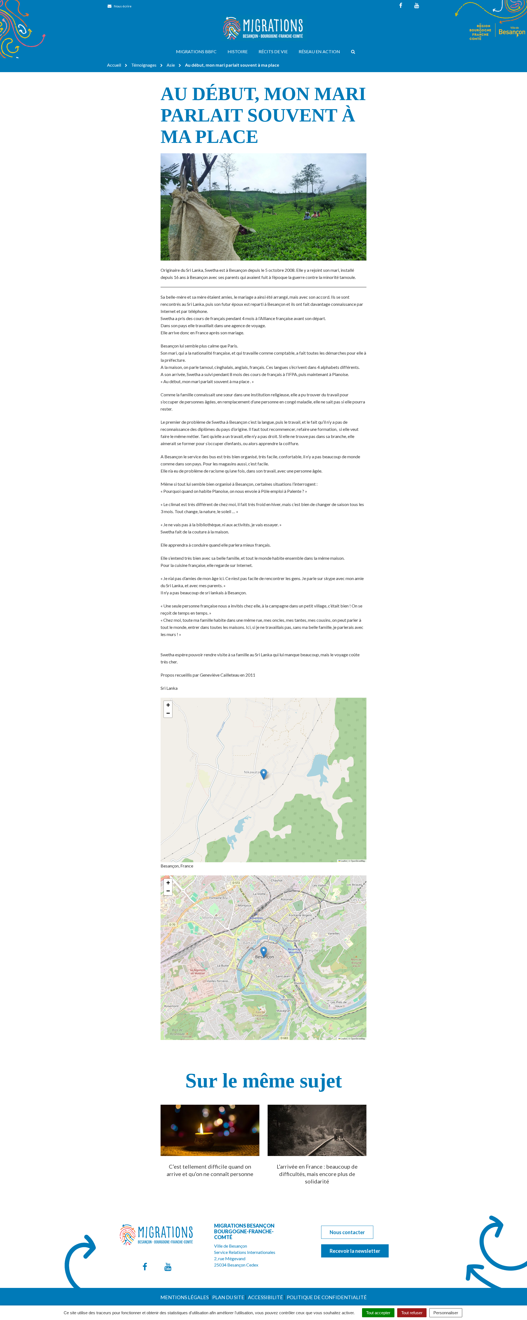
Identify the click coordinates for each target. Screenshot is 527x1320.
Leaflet (343, 860)
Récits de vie (273, 51)
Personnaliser (445, 1312)
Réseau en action (319, 51)
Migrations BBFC (196, 51)
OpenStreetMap (358, 860)
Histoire (238, 51)
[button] (263, 774)
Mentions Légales (184, 1297)
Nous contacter (347, 1232)
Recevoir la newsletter (355, 1251)
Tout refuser (411, 1312)
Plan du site (228, 1297)
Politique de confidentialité (327, 1297)
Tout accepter (378, 1312)
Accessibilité (265, 1297)
